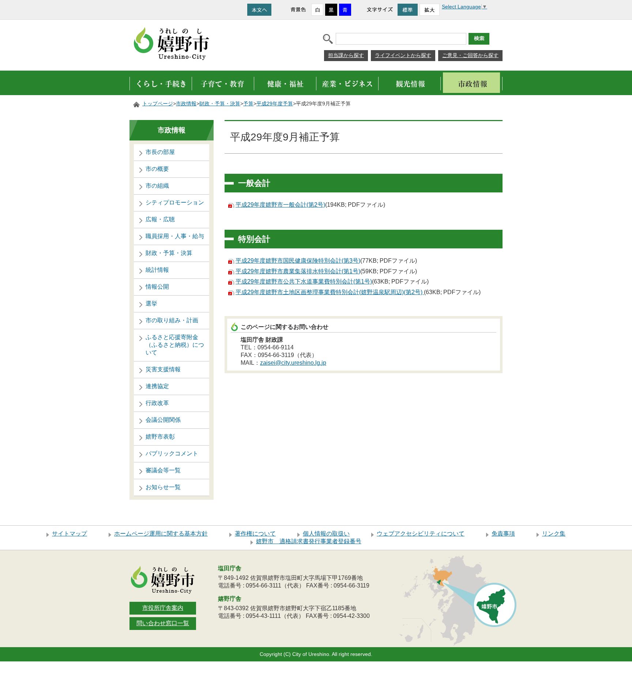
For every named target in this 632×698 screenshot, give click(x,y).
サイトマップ (69, 533)
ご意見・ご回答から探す (470, 55)
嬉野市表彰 (160, 437)
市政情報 (186, 103)
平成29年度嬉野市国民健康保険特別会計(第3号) (298, 261)
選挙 (151, 303)
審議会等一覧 (163, 470)
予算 (248, 103)
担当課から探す (346, 55)
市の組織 (157, 186)
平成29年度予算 (274, 103)
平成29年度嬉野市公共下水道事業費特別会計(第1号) (304, 281)
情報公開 (157, 287)
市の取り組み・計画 (172, 320)
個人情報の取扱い (326, 533)
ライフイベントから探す (403, 55)
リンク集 (553, 533)
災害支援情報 (163, 369)
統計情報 (157, 270)
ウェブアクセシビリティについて (420, 533)
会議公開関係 (163, 420)
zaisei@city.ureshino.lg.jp (293, 363)
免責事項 (503, 533)
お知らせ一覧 (163, 487)
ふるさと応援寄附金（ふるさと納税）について (175, 345)
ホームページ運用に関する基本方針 (161, 533)
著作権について (255, 533)
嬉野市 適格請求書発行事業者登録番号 (308, 541)
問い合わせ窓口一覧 (162, 623)
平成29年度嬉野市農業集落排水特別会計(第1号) (298, 271)
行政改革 (157, 403)
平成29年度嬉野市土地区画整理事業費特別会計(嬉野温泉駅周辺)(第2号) (330, 292)
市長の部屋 (160, 152)
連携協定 (157, 386)
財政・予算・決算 (219, 103)
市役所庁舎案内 (162, 608)
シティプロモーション (175, 202)
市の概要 (157, 169)
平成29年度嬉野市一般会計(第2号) (280, 205)
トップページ (157, 103)
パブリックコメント (172, 453)
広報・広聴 (160, 219)
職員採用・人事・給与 (175, 236)
